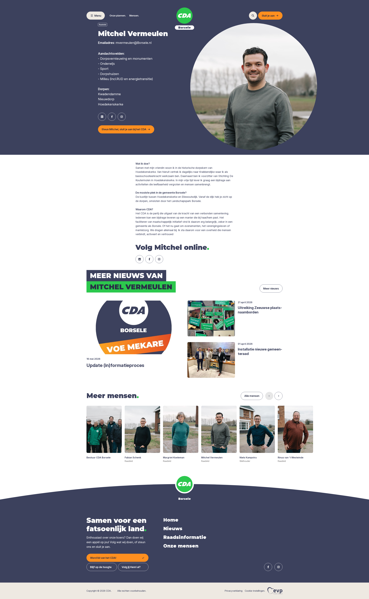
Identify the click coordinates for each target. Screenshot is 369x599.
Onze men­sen (180, 546)
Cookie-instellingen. (255, 590)
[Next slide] (278, 396)
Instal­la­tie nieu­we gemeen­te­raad (260, 351)
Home (170, 520)
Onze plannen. (118, 15)
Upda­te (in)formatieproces (115, 365)
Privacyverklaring (233, 590)
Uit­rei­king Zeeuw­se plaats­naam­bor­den (260, 310)
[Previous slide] (269, 396)
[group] (104, 432)
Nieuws (172, 528)
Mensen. (134, 15)
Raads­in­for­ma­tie (184, 537)
